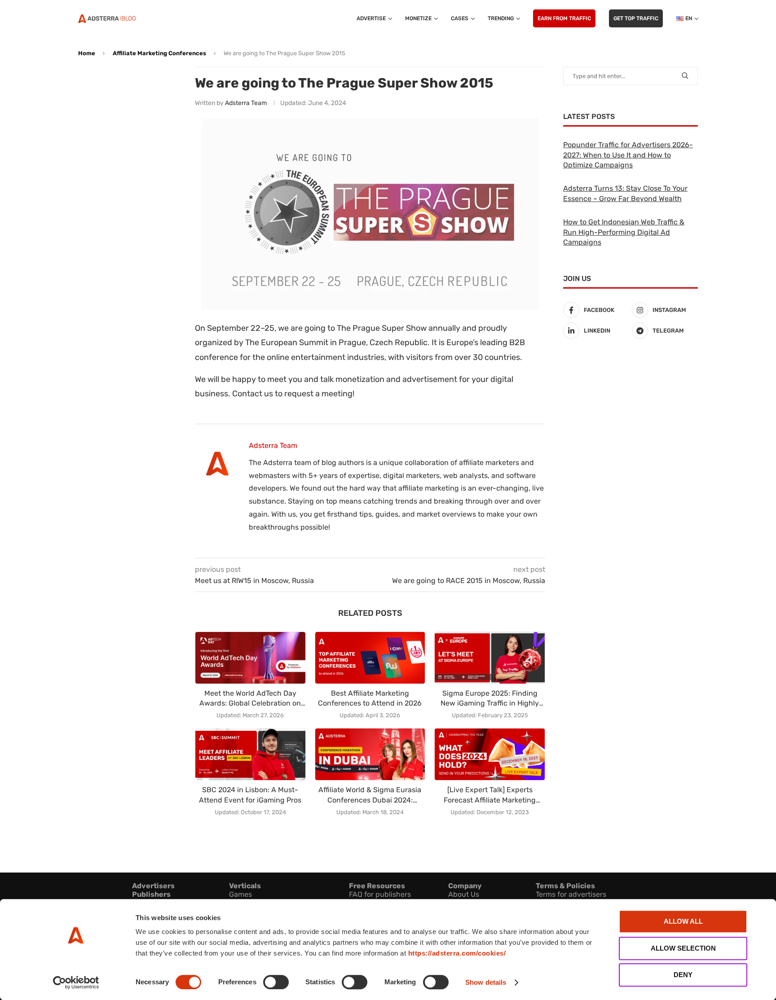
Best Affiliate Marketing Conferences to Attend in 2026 (370, 698)
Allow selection (683, 948)
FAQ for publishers (380, 894)
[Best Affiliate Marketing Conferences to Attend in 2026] (370, 658)
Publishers (151, 894)
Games (240, 894)
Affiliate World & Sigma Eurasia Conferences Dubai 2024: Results (369, 795)
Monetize (418, 18)
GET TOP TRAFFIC (635, 18)
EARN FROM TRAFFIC (564, 18)
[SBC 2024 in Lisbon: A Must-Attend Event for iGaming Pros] (250, 754)
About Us (463, 894)
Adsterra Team (246, 103)
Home (86, 53)
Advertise (371, 18)
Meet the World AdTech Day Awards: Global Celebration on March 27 (250, 699)
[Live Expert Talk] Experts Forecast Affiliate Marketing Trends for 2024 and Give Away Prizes (489, 795)
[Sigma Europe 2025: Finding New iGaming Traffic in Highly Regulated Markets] (489, 658)
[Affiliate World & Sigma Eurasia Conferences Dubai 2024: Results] (370, 754)
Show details (485, 982)
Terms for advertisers (571, 894)
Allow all (683, 921)
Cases (459, 18)
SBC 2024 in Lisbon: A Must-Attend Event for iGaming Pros (250, 794)
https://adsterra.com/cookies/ (457, 953)
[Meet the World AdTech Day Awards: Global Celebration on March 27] (250, 658)
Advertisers (153, 886)
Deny (683, 974)
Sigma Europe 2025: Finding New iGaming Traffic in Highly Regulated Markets (490, 699)
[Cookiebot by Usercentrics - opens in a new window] (76, 982)
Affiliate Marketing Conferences (159, 53)
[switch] (276, 982)
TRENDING (501, 18)
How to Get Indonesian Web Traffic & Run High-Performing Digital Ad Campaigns (623, 232)
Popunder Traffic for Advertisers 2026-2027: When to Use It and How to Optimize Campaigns (628, 154)
